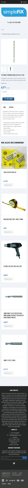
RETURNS (14, 473)
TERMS (20, 473)
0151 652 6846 (15, 433)
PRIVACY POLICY (6, 475)
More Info (3, 83)
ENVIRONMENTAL (6, 477)
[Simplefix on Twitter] (14, 464)
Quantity (4, 91)
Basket (25, 2)
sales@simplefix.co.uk (15, 435)
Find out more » (8, 185)
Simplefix (7, 473)
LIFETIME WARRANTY (17, 475)
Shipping (11, 107)
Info (4, 107)
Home (2, 29)
